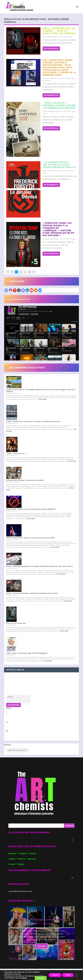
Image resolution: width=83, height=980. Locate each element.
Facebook (12, 853)
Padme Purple (53, 37)
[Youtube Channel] (31, 290)
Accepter (55, 975)
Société (45, 113)
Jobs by (8, 719)
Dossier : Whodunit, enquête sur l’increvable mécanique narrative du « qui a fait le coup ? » (40, 566)
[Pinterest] (15, 290)
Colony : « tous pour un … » (16, 453)
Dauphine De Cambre (55, 78)
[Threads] (19, 290)
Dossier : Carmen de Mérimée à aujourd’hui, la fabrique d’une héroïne (32, 593)
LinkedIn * (13, 859)
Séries (70, 37)
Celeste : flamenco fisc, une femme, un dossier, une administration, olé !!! (33, 421)
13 (29, 272)
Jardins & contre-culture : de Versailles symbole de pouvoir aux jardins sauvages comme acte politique (40, 390)
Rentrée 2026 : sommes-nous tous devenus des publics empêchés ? (31, 509)
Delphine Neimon (54, 171)
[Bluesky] (40, 290)
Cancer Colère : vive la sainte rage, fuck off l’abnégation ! (27, 653)
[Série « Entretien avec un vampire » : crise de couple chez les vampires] (23, 41)
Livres (74, 111)
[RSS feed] (36, 290)
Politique (48, 80)
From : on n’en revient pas (16, 623)
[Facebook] (6, 290)
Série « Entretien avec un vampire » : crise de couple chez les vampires (59, 31)
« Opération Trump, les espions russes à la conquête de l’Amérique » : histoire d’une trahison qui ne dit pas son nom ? (59, 229)
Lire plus (41, 946)
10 (49, 955)
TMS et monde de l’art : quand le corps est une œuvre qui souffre (30, 538)
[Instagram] (10, 290)
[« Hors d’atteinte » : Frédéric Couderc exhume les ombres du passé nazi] (23, 129)
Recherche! (13, 705)
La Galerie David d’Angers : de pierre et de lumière (24, 480)
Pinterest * (23, 859)
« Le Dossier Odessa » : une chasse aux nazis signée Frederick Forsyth (59, 164)
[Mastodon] (23, 290)
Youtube (32, 853)
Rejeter (67, 975)
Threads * (13, 864)
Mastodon (32, 859)
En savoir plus (51, 48)
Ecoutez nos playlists (19, 299)
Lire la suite (42, 399)
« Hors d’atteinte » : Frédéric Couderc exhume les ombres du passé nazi (59, 105)
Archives (7, 745)
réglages (24, 978)
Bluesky (21, 864)
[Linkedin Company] (27, 290)
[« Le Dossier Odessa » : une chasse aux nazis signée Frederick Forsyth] (23, 189)
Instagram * (24, 853)
